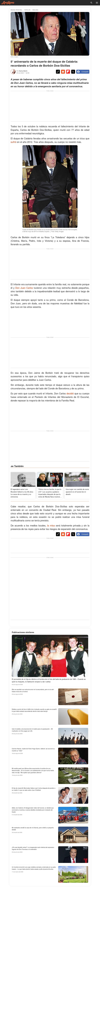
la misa (51, 525)
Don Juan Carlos (24, 287)
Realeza (35, 9)
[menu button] (96, 2)
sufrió (13, 142)
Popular (27, 9)
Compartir (85, 71)
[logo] (8, 2)
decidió (70, 393)
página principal (16, 9)
